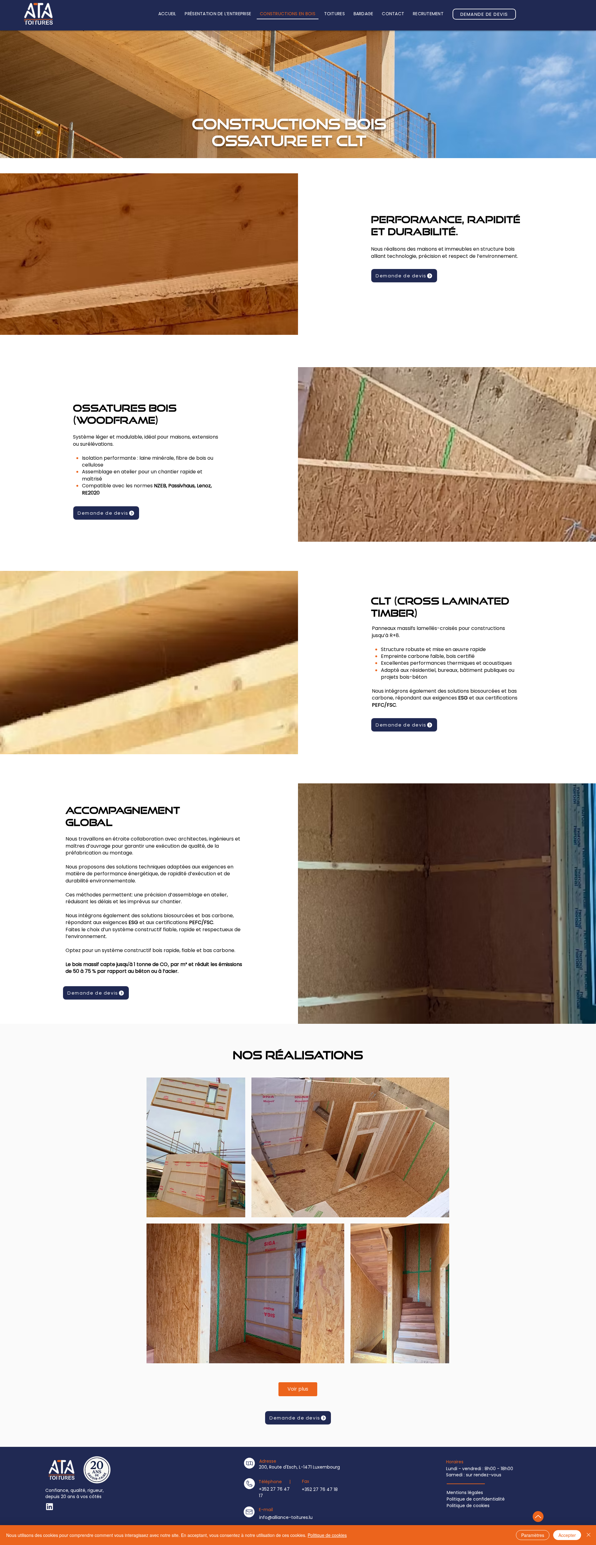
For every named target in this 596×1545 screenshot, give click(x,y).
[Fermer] (588, 1535)
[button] (334, 14)
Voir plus (297, 1388)
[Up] (49, 1506)
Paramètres (532, 1535)
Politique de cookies (468, 1505)
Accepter (567, 1535)
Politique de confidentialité (476, 1499)
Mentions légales (465, 1492)
